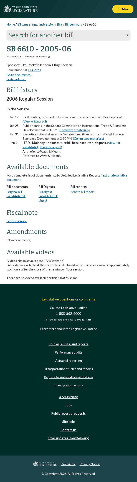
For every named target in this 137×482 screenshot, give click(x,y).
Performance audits (68, 352)
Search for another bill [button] (68, 35)
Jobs (68, 405)
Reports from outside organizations (68, 377)
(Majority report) (50, 147)
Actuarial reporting (68, 360)
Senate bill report (83, 192)
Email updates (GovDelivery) (68, 438)
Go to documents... (19, 75)
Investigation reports (68, 385)
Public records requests (68, 413)
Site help (68, 422)
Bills (60, 24)
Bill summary (73, 24)
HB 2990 (34, 70)
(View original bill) (34, 121)
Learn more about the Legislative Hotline (68, 329)
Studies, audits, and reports (68, 344)
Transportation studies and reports (68, 369)
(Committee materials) (74, 130)
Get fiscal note (16, 221)
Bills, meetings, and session (36, 24)
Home (10, 24)
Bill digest (45, 192)
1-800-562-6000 (68, 313)
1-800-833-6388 (83, 319)
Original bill (14, 192)
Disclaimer (68, 464)
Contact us (68, 430)
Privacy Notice (90, 464)
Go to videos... (16, 79)
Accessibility (68, 397)
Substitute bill (16, 196)
